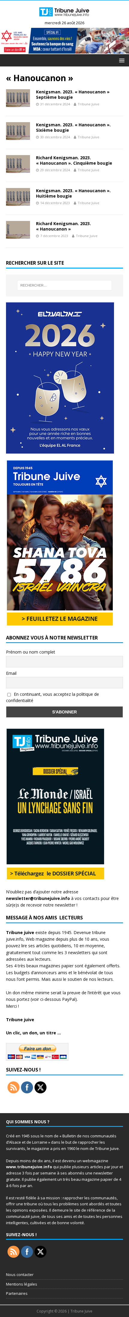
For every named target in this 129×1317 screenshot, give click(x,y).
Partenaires (17, 1293)
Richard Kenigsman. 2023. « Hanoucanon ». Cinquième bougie (74, 160)
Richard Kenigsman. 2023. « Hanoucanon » (63, 226)
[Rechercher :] (64, 285)
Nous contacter (20, 1274)
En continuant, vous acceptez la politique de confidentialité (52, 697)
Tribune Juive (88, 104)
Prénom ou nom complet (30, 652)
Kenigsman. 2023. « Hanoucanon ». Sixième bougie (73, 127)
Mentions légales (21, 1284)
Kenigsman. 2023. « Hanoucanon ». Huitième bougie (73, 193)
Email (11, 673)
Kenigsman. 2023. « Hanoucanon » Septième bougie (73, 94)
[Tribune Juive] (64, 18)
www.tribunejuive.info (29, 1166)
